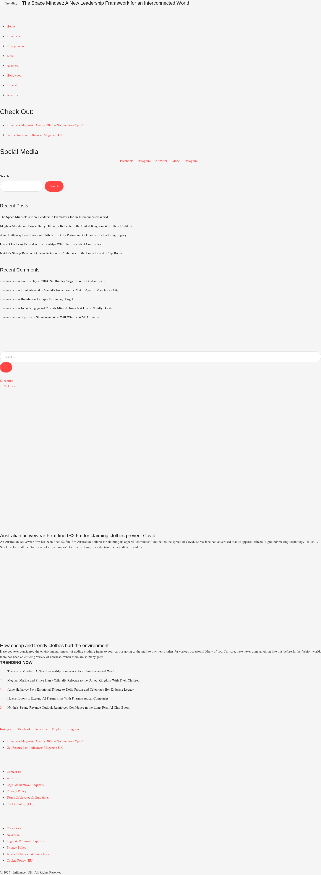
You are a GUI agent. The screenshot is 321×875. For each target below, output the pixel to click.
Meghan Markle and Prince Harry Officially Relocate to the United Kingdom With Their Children (66, 226)
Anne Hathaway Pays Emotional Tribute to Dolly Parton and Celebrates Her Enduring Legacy (63, 235)
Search (4, 176)
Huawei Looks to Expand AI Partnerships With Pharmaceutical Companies (50, 244)
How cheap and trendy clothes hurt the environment (54, 645)
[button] (160, 9)
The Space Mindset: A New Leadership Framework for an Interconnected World (105, 3)
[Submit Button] (6, 367)
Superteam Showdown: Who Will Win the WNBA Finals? (60, 317)
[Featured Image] (71, 530)
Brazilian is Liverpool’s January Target (47, 299)
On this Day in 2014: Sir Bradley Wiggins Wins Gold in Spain (63, 281)
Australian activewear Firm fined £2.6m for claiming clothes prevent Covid (77, 535)
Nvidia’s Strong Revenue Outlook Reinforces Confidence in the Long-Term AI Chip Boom (61, 253)
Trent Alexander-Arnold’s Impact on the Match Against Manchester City (70, 290)
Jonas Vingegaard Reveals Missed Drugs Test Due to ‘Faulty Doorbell (68, 308)
